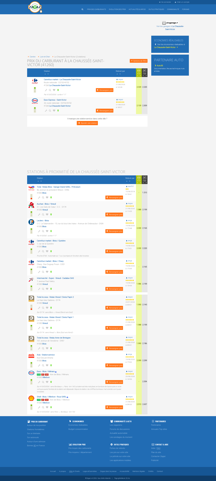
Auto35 (160, 65)
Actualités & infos (137, 9)
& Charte (74, 471)
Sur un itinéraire (33, 433)
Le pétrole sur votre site (120, 456)
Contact (160, 471)
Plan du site (156, 452)
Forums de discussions (120, 429)
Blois (44, 193)
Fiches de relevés (117, 448)
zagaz (120, 79)
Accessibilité (124, 471)
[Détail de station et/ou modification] (49, 90)
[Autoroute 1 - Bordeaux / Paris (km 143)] (56, 371)
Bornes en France (36, 445)
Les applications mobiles (120, 460)
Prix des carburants (96, 9)
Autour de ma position (36, 425)
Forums (185, 9)
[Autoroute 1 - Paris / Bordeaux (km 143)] (68, 397)
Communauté (173, 9)
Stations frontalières (35, 429)
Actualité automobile (118, 433)
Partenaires (156, 425)
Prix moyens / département (80, 452)
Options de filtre (140, 61)
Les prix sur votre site (119, 452)
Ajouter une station (89, 123)
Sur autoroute (33, 437)
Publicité (154, 460)
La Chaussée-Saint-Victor (60, 85)
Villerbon (46, 377)
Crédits (151, 471)
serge (130, 220)
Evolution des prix (117, 9)
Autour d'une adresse (36, 441)
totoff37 (131, 186)
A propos (62, 471)
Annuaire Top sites (159, 429)
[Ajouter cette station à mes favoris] (53, 90)
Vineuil (45, 210)
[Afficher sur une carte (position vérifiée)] (57, 90)
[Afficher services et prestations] (45, 90)
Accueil (35, 7)
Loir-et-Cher (45, 57)
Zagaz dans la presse (108, 471)
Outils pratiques (156, 9)
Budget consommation (78, 429)
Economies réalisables (78, 425)
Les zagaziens (116, 425)
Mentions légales (138, 471)
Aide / (155, 448)
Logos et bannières (90, 471)
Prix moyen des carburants (79, 448)
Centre (33, 57)
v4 (92, 478)
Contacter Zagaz (158, 456)
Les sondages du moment (121, 437)
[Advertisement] (87, 35)
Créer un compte (183, 2)
